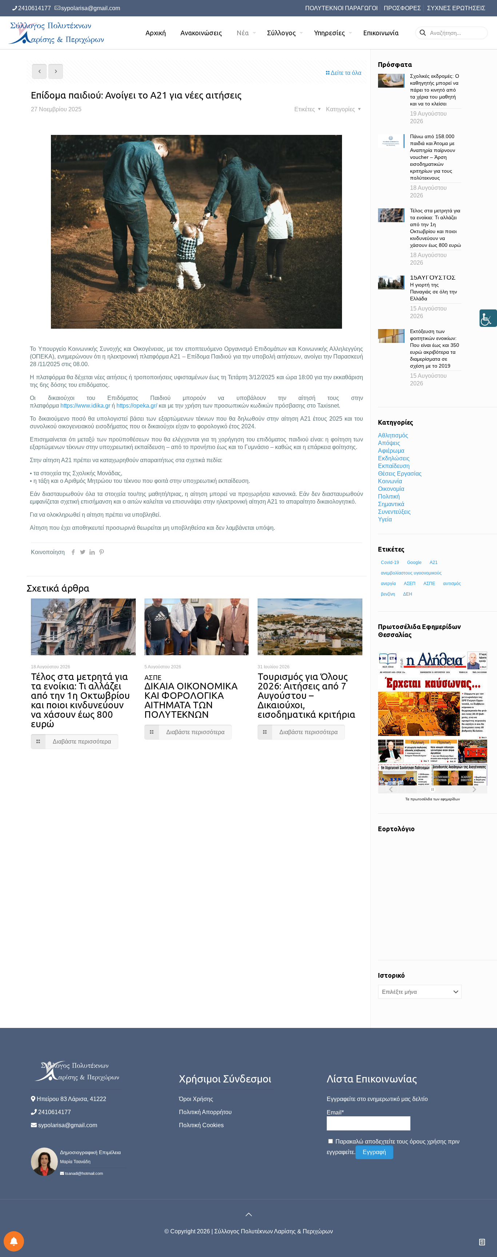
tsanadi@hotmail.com (84, 1173)
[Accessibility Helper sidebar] (488, 318)
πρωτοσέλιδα (421, 799)
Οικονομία (391, 489)
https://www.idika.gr (85, 406)
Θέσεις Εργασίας (400, 474)
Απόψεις (389, 443)
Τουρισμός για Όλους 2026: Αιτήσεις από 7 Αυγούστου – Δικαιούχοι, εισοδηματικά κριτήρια (306, 695)
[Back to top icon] (248, 1214)
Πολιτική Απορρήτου (205, 1112)
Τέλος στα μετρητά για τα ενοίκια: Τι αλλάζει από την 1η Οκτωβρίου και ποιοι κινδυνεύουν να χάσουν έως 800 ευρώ (80, 700)
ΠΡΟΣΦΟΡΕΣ (402, 8)
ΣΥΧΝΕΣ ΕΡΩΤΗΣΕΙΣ (456, 8)
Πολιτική (389, 496)
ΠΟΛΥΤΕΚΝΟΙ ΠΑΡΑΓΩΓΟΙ (341, 8)
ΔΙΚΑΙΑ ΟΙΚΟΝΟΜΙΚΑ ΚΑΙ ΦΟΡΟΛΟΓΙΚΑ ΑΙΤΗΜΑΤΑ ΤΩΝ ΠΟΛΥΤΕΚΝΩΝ (191, 697)
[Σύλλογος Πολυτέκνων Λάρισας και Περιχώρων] (57, 32)
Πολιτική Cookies (201, 1125)
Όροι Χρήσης (196, 1099)
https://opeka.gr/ (136, 406)
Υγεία (385, 519)
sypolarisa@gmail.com (90, 8)
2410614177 (34, 8)
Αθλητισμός (393, 435)
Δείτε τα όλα (346, 73)
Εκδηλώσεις (394, 458)
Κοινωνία (390, 481)
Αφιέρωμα (391, 451)
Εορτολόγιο (396, 828)
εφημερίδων (450, 799)
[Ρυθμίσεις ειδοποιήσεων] (14, 1241)
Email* (335, 1112)
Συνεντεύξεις (394, 512)
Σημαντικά (391, 504)
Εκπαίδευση (394, 466)
